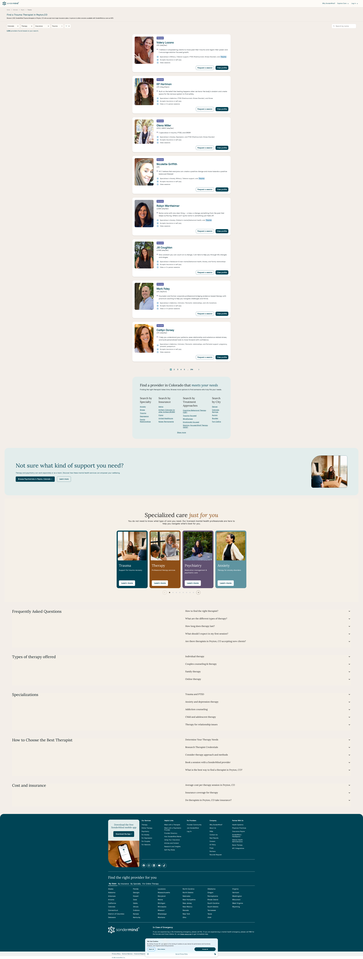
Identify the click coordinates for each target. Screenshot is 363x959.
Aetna (161, 407)
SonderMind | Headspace (237, 835)
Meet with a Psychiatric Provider (172, 829)
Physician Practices (239, 828)
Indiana (136, 910)
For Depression (147, 838)
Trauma (143, 413)
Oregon (210, 893)
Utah (209, 917)
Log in (353, 3)
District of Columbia (116, 914)
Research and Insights (172, 846)
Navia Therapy (237, 845)
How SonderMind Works (172, 836)
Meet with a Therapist (172, 825)
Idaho (135, 903)
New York (186, 914)
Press (211, 848)
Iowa (135, 900)
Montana (161, 917)
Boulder (215, 418)
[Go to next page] (199, 369)
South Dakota (212, 907)
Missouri (161, 910)
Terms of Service (127, 954)
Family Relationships (145, 421)
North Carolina (188, 889)
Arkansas (112, 896)
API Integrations (238, 848)
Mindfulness (188, 419)
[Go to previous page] (164, 369)
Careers (212, 841)
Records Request (216, 855)
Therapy (144, 825)
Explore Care (342, 3)
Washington (237, 896)
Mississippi (162, 914)
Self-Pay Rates (169, 850)
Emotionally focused (191, 422)
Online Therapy (147, 828)
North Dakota (188, 893)
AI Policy (213, 845)
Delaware (112, 917)
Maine (160, 900)
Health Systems (237, 825)
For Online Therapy (150, 884)
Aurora (214, 415)
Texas (209, 914)
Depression (144, 416)
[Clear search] (62, 26)
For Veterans (146, 845)
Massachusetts (164, 893)
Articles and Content (171, 843)
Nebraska (186, 896)
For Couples (146, 841)
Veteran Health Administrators (237, 841)
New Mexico (187, 907)
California (112, 903)
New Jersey (187, 903)
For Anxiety (145, 835)
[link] (181, 53)
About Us (213, 828)
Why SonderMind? (328, 3)
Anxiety (143, 407)
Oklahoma (211, 889)
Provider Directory (170, 833)
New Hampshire (189, 900)
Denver (215, 407)
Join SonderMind (193, 828)
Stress (142, 410)
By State (112, 884)
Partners (213, 851)
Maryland (161, 896)
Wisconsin (236, 900)
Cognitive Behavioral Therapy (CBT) (194, 411)
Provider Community (194, 825)
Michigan (161, 903)
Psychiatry (145, 831)
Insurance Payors (238, 831)
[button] (35, 479)
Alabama (111, 893)
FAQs (211, 831)
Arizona (111, 900)
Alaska (110, 889)
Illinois (135, 907)
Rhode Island (212, 900)
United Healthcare (166, 418)
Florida (135, 889)
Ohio (184, 917)
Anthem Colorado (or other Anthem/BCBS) (167, 411)
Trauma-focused (189, 416)
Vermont (235, 893)
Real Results (214, 838)
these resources (186, 934)
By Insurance (123, 884)
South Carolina (213, 903)
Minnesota (162, 907)
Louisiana (162, 889)
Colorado (111, 907)
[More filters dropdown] (67, 26)
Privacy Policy (116, 954)
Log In (189, 831)
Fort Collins (216, 422)
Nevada (186, 910)
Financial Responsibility (141, 954)
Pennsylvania (212, 896)
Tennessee (211, 910)
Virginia (235, 889)
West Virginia (237, 903)
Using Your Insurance (172, 840)
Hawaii (136, 896)
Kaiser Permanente (166, 422)
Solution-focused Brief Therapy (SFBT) (195, 426)
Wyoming (236, 907)
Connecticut (113, 910)
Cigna (161, 415)
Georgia (136, 893)
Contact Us (214, 835)
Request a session (204, 68)
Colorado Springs (215, 411)
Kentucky (136, 917)
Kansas (136, 914)
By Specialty (136, 884)
